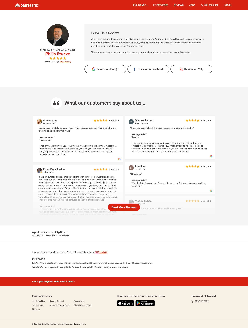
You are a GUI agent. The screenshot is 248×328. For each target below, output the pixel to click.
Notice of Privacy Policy (59, 305)
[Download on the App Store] (125, 303)
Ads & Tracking (38, 301)
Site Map (36, 309)
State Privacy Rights (82, 305)
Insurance (139, 5)
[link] (27, 5)
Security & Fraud (57, 301)
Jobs (192, 5)
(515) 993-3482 (211, 5)
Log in (227, 5)
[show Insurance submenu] (147, 5)
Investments (160, 5)
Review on (107, 69)
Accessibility (79, 301)
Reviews (179, 5)
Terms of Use (37, 305)
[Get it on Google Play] (145, 303)
